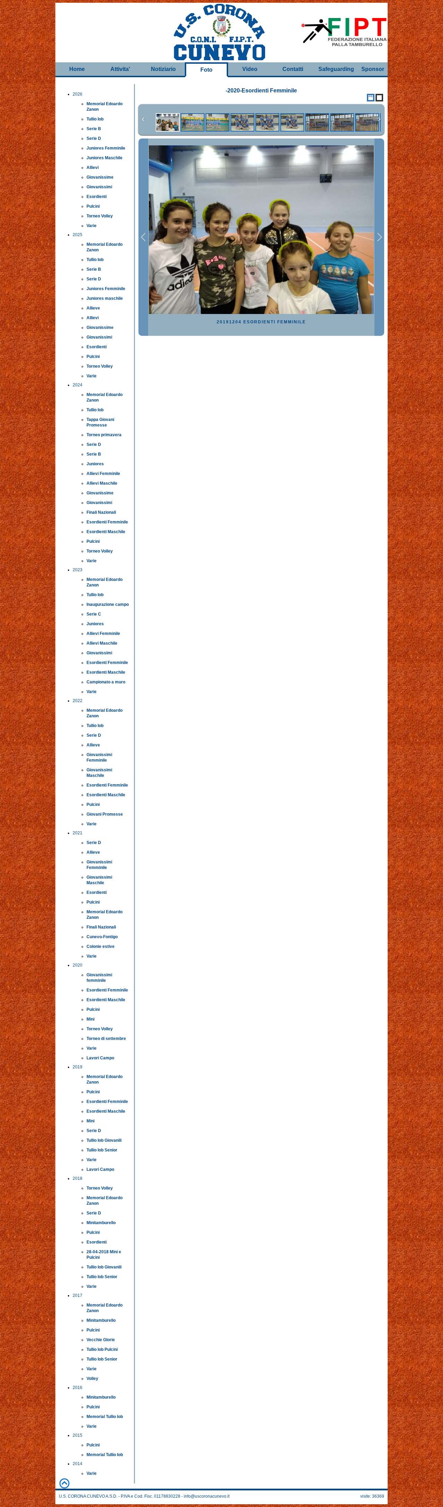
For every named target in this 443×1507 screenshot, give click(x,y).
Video (249, 69)
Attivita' (120, 69)
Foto (206, 70)
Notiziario (163, 69)
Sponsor (372, 69)
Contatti (292, 69)
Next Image (379, 237)
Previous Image (143, 237)
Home (77, 69)
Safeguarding (336, 69)
